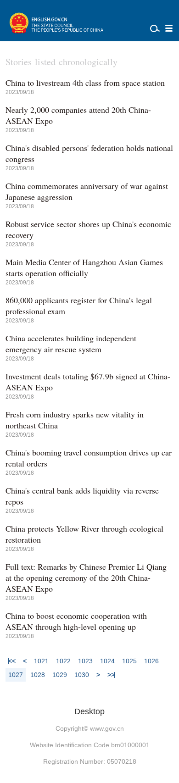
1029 (59, 674)
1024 (107, 661)
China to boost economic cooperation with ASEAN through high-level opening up (76, 621)
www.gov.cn (107, 728)
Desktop (89, 711)
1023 (85, 661)
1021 (41, 661)
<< (12, 661)
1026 (151, 661)
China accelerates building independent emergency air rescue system (71, 344)
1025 (129, 661)
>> (111, 674)
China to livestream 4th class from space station (85, 82)
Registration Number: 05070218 (89, 761)
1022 (63, 661)
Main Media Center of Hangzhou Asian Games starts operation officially (84, 267)
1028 (37, 674)
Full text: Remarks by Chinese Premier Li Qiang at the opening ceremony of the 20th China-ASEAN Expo (86, 577)
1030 (81, 674)
